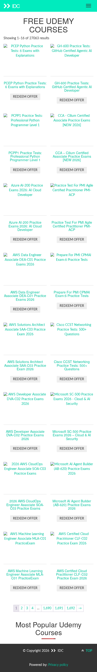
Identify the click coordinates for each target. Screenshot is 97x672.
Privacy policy (58, 665)
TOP (88, 650)
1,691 (59, 608)
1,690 (47, 608)
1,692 (71, 608)
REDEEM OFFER (25, 96)
